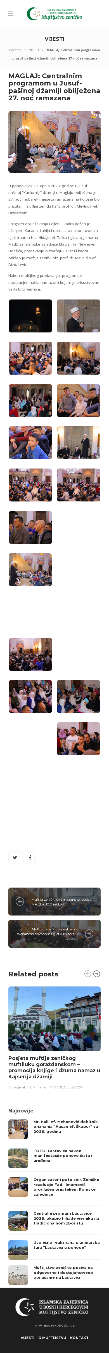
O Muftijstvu (52, 1338)
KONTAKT (79, 1338)
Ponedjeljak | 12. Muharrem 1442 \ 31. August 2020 (45, 1087)
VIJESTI (34, 50)
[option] (54, 1037)
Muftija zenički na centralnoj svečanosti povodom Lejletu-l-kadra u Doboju (47, 934)
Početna (15, 50)
